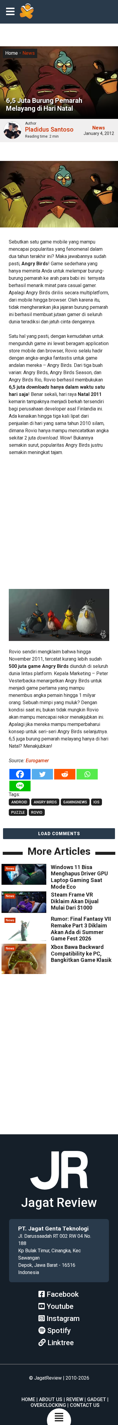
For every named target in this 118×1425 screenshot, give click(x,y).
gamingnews (75, 802)
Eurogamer (37, 760)
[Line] (20, 786)
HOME (28, 1399)
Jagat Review (59, 1202)
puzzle (18, 812)
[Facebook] (20, 774)
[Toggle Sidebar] (12, 12)
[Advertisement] (59, 521)
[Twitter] (42, 774)
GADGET (96, 1399)
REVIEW (74, 1399)
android (19, 802)
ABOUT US (50, 1399)
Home (11, 53)
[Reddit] (64, 774)
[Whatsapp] (87, 774)
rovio (36, 812)
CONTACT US (85, 1405)
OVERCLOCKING (48, 1405)
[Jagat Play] (27, 12)
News (28, 53)
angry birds (45, 802)
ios (96, 802)
